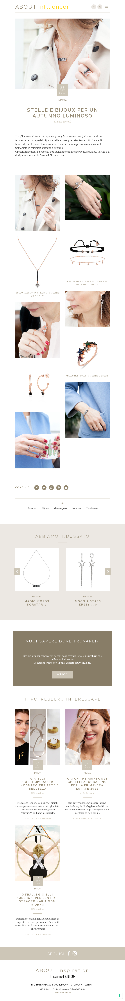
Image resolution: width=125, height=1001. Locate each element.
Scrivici (62, 674)
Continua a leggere (38, 818)
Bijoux (45, 508)
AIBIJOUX (70, 976)
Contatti (89, 985)
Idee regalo (60, 508)
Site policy (76, 985)
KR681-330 (88, 604)
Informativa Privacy (41, 985)
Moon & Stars (88, 601)
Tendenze (92, 508)
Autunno (32, 508)
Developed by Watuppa (62, 992)
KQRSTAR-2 (37, 604)
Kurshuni (76, 508)
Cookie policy (61, 985)
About (26, 6)
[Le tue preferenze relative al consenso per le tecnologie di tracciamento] (120, 996)
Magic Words (37, 601)
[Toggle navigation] (106, 6)
